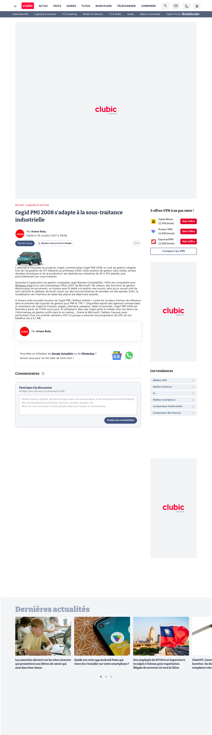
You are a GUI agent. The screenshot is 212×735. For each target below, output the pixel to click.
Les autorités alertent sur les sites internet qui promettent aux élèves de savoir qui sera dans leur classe (43, 663)
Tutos (85, 6)
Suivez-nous (25, 243)
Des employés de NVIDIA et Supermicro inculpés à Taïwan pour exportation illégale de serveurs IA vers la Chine (159, 663)
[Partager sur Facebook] (204, 708)
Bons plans (104, 6)
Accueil (19, 205)
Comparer (148, 6)
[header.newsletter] (176, 6)
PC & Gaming (69, 14)
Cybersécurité (20, 14)
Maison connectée (150, 14)
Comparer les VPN (173, 251)
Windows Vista (24, 285)
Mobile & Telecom (93, 14)
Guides (71, 6)
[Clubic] (27, 6)
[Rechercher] (165, 6)
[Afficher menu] (15, 6)
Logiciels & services (45, 14)
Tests (57, 6)
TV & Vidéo (115, 14)
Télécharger (126, 6)
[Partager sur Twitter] (204, 719)
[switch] (187, 6)
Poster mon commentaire (120, 420)
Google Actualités (62, 353)
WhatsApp (87, 353)
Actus (43, 6)
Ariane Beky (38, 231)
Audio (130, 14)
